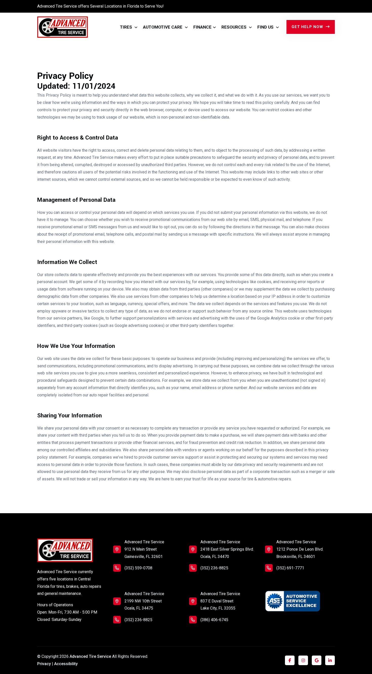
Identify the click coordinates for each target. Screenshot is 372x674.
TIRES (126, 27)
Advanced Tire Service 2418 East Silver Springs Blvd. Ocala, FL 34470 (227, 549)
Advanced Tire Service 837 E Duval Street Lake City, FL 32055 (220, 601)
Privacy (44, 663)
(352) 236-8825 (138, 619)
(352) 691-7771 (290, 568)
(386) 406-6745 (214, 619)
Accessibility (66, 663)
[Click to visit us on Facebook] (290, 660)
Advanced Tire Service (90, 656)
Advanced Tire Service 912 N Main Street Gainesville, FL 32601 (144, 549)
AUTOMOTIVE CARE (163, 27)
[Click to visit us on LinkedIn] (330, 660)
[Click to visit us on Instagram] (303, 660)
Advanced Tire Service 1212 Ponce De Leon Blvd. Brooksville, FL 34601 (299, 549)
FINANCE (202, 27)
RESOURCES (234, 27)
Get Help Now (308, 27)
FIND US (266, 27)
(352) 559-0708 (138, 568)
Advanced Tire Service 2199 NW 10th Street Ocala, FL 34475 (144, 601)
